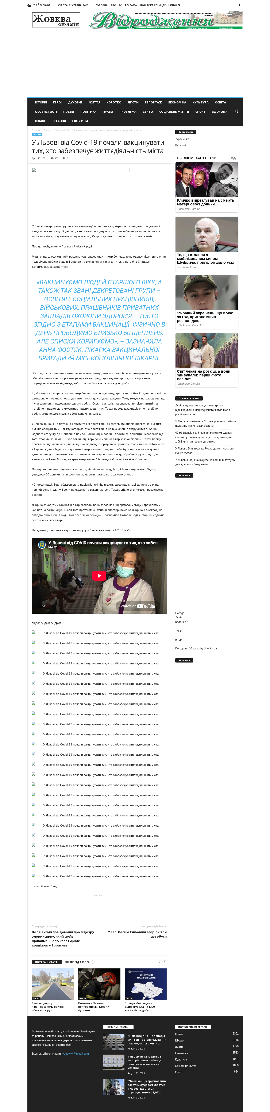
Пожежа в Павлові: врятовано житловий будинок (93, 1006)
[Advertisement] (135, 65)
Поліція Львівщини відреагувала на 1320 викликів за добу (140, 1006)
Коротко (114, 102)
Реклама (131, 5)
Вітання (59, 121)
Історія (41, 102)
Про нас (116, 5)
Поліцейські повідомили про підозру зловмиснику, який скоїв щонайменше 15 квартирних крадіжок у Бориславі (63, 938)
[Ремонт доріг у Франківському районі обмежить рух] (53, 984)
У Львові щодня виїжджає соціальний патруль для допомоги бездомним (205, 462)
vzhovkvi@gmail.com (75, 1053)
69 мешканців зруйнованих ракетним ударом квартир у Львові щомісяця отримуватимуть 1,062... (147, 1086)
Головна (102, 5)
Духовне (75, 102)
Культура (201, 102)
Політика (88, 112)
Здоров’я (219, 112)
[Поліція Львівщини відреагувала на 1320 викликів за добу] (146, 984)
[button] (236, 111)
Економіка (177, 102)
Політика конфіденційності (160, 5)
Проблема (127, 112)
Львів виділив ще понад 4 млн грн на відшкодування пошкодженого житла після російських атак (202, 410)
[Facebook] (239, 5)
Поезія (68, 112)
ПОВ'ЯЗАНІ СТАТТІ (46, 962)
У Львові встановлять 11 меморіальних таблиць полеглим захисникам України (205, 423)
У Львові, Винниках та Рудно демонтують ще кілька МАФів (204, 451)
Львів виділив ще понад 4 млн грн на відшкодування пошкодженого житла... (147, 1039)
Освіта (220, 102)
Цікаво (40, 121)
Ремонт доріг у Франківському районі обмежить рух (48, 1006)
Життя (94, 102)
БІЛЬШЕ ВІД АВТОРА (77, 962)
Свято (148, 112)
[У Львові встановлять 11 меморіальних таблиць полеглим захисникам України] (113, 1062)
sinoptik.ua (210, 648)
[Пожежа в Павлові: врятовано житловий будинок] (99, 984)
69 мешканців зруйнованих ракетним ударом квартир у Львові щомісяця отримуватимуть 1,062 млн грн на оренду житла (203, 437)
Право (108, 112)
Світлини (80, 121)
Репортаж (153, 102)
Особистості (46, 112)
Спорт (200, 112)
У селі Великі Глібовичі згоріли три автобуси (137, 934)
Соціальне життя (174, 112)
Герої (57, 102)
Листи (133, 102)
